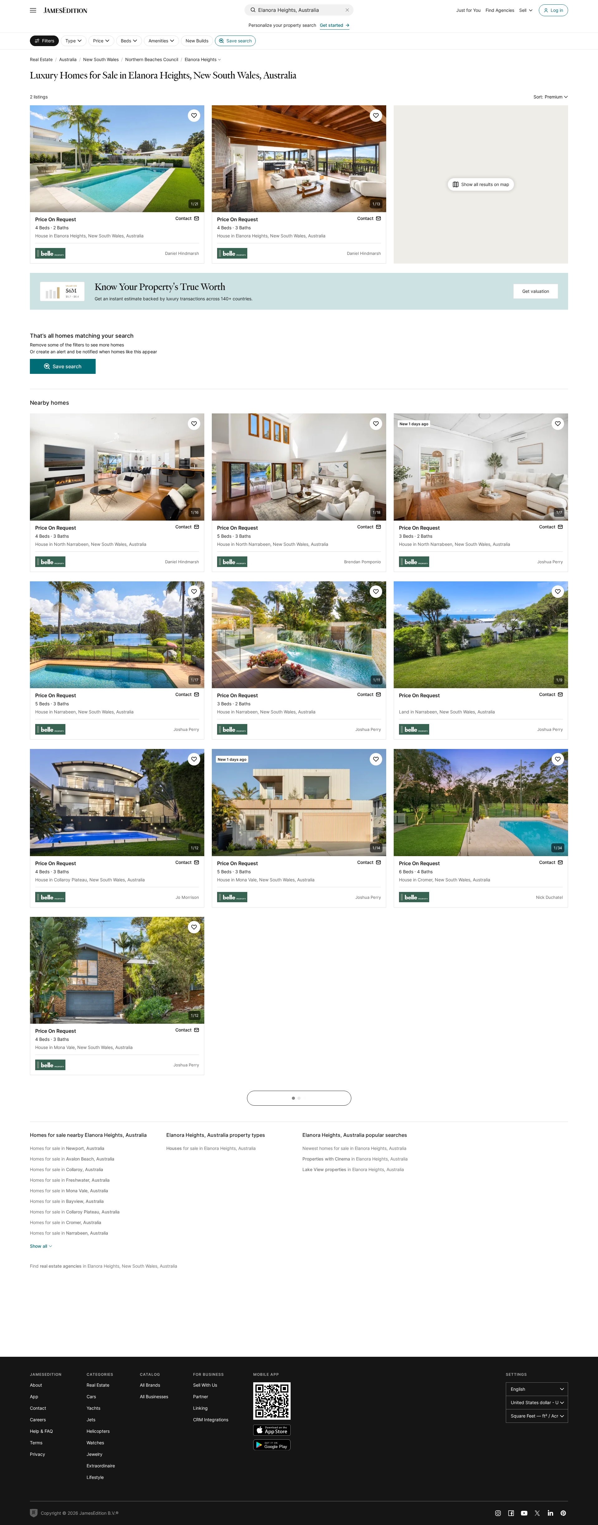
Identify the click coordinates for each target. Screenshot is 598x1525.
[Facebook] (511, 1513)
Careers (38, 1419)
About (36, 1385)
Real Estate (41, 59)
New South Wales (101, 59)
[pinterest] (563, 1513)
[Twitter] (537, 1513)
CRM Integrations (210, 1419)
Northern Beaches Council (151, 59)
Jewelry (94, 1454)
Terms (36, 1442)
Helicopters (98, 1431)
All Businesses (154, 1396)
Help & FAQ (41, 1431)
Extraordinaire (101, 1465)
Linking (200, 1408)
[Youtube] (524, 1513)
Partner (200, 1396)
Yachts (93, 1408)
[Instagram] (498, 1513)
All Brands (150, 1385)
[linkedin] (550, 1513)
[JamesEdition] (65, 10)
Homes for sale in (67, 1148)
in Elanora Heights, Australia (355, 1158)
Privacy (37, 1454)
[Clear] (347, 10)
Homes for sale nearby (88, 1135)
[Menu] (33, 10)
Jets (91, 1419)
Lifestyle (95, 1477)
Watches (95, 1442)
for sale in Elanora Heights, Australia (211, 1148)
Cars (91, 1396)
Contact (38, 1408)
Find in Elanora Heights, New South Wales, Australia (103, 1266)
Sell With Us (205, 1385)
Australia (68, 59)
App (34, 1396)
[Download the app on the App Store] (272, 1430)
